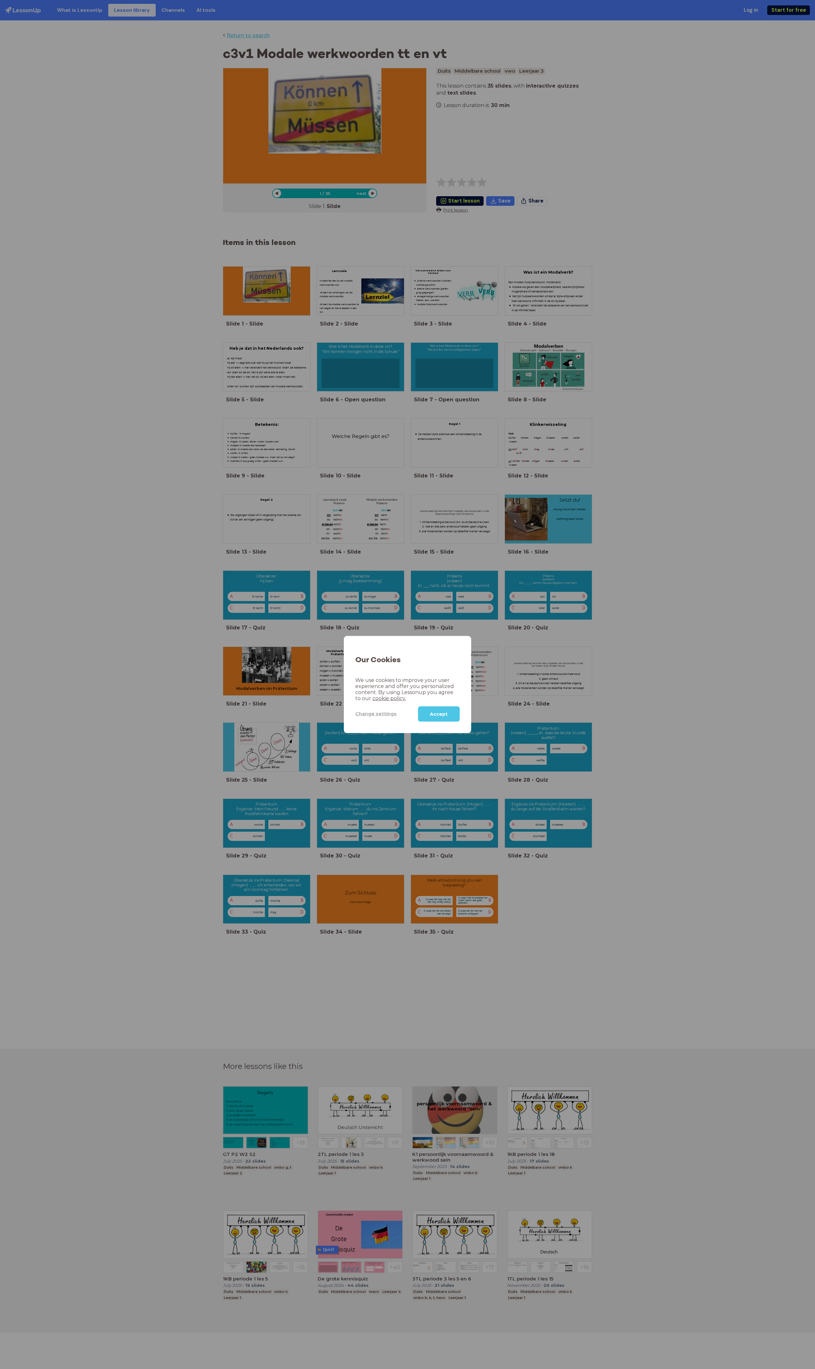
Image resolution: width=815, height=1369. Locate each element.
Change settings (376, 714)
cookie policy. (389, 698)
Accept (439, 714)
